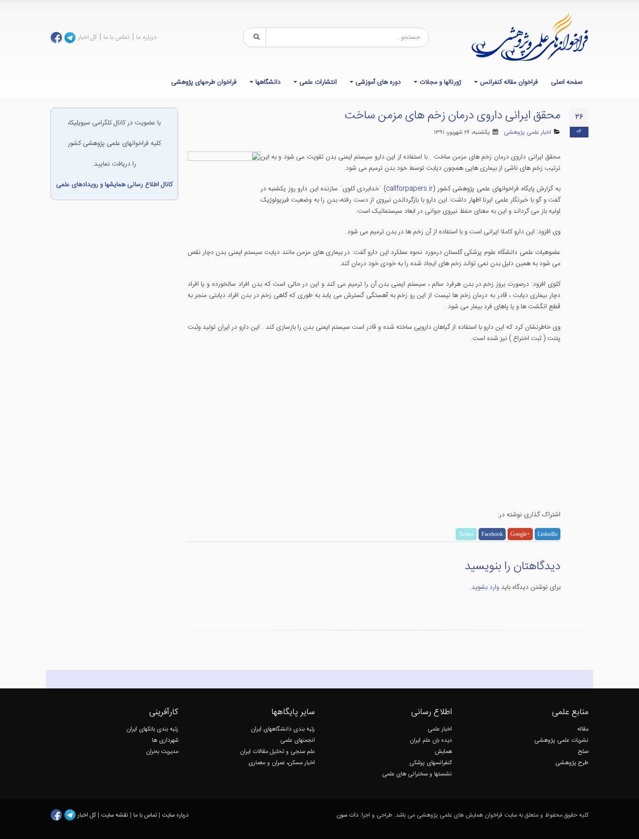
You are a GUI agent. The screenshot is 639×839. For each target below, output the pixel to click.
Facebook (492, 534)
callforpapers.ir (409, 189)
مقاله (582, 729)
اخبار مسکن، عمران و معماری (281, 763)
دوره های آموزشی (378, 82)
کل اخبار (87, 37)
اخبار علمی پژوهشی (527, 132)
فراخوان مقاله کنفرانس (509, 82)
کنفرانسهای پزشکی (430, 763)
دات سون (347, 815)
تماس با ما (116, 37)
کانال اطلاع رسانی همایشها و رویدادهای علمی (114, 184)
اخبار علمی (440, 729)
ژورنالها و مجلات (440, 82)
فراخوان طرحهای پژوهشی (204, 82)
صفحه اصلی (566, 82)
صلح (583, 752)
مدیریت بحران (162, 752)
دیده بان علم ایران (431, 740)
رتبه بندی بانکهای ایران (152, 729)
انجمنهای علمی (297, 740)
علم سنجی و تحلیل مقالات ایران (277, 752)
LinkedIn (547, 534)
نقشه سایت (115, 815)
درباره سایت (175, 815)
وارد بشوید (485, 587)
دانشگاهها (268, 82)
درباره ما (146, 37)
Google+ (520, 534)
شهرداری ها (165, 740)
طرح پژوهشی (571, 763)
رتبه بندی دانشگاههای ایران (283, 729)
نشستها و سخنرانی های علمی (417, 774)
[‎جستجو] (255, 37)
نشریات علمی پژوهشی (561, 740)
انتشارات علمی (318, 82)
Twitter (466, 534)
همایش (443, 752)
